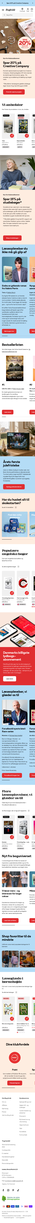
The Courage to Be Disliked (23, 598)
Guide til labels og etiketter (25, 1112)
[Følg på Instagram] (8, 1190)
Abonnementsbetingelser (8, 1146)
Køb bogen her (9, 331)
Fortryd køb (23, 1135)
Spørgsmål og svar (25, 1102)
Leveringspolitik (20, 1217)
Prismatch (22, 1116)
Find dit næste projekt (14, 92)
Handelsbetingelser (8, 1157)
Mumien (4, 842)
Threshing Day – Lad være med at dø (23, 842)
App (20, 1128)
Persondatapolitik (7, 1163)
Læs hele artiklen (10, 920)
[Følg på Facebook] (3, 1190)
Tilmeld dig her (15, 1083)
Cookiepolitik (6, 1150)
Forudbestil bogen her (12, 775)
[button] (21, 1032)
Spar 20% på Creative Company (17, 3)
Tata (3, 140)
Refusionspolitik (27, 1215)
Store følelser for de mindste (23, 1023)
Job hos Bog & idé (8, 1115)
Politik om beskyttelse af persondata (11, 1215)
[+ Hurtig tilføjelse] (12, 136)
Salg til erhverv (24, 1125)
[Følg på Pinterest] (13, 1190)
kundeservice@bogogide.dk (14, 1181)
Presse (4, 1112)
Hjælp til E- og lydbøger (23, 1106)
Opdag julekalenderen (14, 487)
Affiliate (4, 1105)
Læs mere (7, 412)
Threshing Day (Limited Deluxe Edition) (8, 598)
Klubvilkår (5, 1160)
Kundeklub (22, 1131)
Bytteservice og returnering (24, 1120)
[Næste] (32, 3)
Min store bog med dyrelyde (8, 1023)
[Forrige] (2, 3)
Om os (4, 1102)
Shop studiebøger (12, 238)
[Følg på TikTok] (18, 1190)
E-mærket (5, 1153)
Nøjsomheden (21, 140)
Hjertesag (5, 1108)
